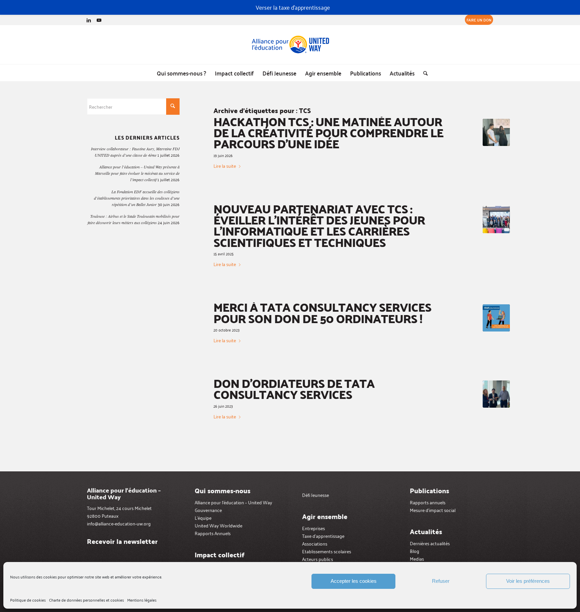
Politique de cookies (28, 599)
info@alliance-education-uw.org (119, 523)
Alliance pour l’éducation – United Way (233, 502)
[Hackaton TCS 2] (496, 132)
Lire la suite (224, 166)
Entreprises (313, 528)
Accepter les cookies (354, 581)
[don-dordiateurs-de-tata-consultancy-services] (496, 394)
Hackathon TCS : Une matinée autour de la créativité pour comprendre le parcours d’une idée (328, 132)
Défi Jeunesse (315, 495)
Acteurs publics (317, 559)
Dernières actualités (430, 543)
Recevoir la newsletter (122, 541)
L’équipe (203, 517)
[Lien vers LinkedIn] (89, 20)
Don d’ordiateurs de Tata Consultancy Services (294, 388)
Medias (417, 558)
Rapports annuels (427, 502)
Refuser (440, 581)
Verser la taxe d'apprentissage (293, 7)
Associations (314, 543)
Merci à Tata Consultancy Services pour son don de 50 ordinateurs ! (322, 312)
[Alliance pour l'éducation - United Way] (290, 44)
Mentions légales (141, 599)
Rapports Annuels (213, 533)
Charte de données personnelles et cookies (86, 599)
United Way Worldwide (218, 525)
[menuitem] (477, 19)
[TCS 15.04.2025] (496, 219)
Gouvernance (208, 510)
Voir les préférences (528, 581)
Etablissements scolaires (326, 551)
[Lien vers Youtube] (99, 20)
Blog (414, 551)
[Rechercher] (423, 72)
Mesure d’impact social (432, 510)
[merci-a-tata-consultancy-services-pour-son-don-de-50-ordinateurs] (496, 318)
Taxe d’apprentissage (323, 535)
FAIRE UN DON (479, 19)
